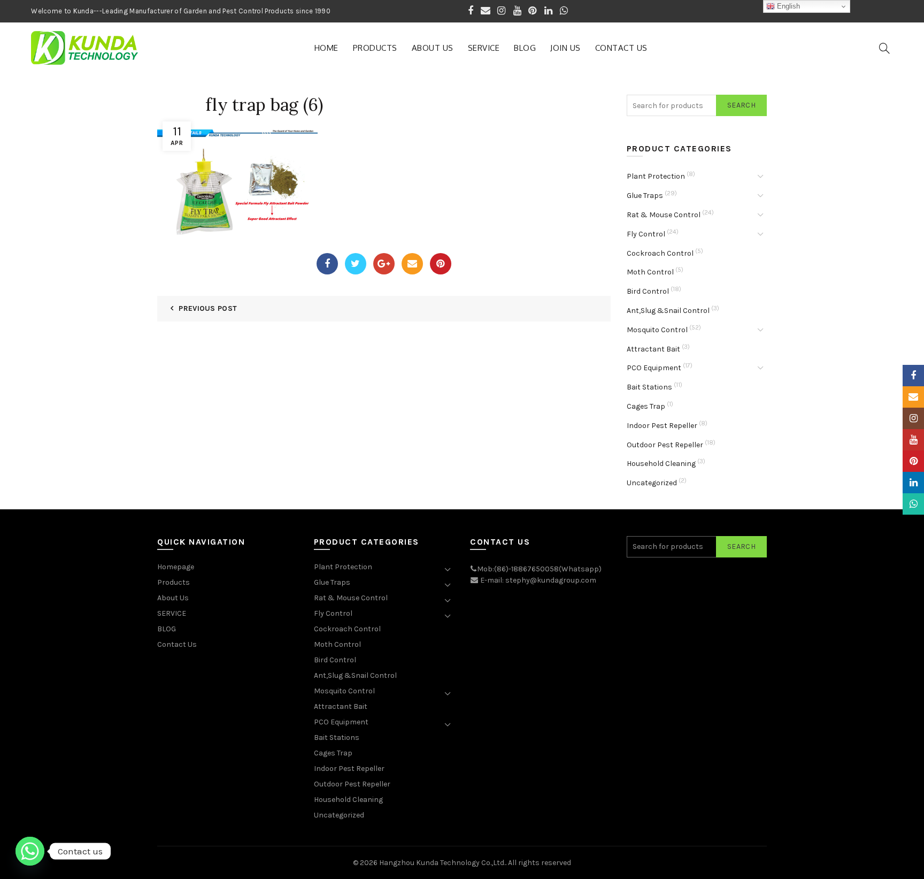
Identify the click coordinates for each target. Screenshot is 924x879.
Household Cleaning (661, 463)
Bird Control (648, 291)
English (787, 6)
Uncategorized (652, 482)
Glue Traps (645, 195)
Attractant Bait (653, 349)
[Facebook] (327, 263)
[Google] (384, 263)
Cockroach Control (660, 253)
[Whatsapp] (30, 851)
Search (741, 105)
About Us (432, 48)
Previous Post (208, 308)
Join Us (565, 48)
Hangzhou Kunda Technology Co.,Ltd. (442, 862)
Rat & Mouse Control (663, 214)
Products (375, 48)
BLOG (525, 48)
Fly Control (646, 234)
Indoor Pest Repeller (662, 425)
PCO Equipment (654, 367)
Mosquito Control (657, 329)
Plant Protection (656, 176)
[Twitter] (355, 263)
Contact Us (621, 48)
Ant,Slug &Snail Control (668, 310)
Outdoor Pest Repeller (665, 444)
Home (326, 48)
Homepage (175, 566)
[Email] (412, 263)
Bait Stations (649, 387)
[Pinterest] (440, 263)
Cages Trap (646, 406)
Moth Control (650, 272)
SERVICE (484, 48)
